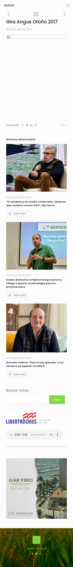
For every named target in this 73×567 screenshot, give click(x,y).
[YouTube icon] (40, 554)
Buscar (57, 400)
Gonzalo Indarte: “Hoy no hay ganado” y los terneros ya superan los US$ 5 (34, 364)
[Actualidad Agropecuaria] (9, 5)
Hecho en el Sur (36, 548)
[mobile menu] (68, 5)
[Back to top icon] (36, 540)
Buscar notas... (18, 390)
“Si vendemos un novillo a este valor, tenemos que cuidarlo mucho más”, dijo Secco (36, 203)
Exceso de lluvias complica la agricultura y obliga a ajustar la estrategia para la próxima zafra (34, 283)
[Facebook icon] (32, 554)
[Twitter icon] (36, 554)
